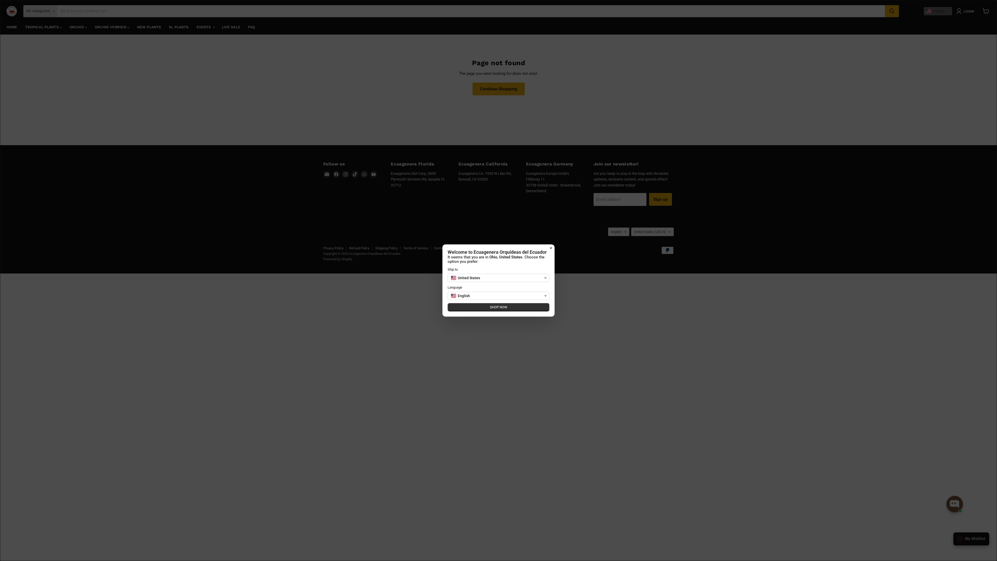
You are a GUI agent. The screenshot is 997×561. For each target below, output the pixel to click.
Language (455, 287)
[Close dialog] (551, 248)
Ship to (453, 269)
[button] (498, 278)
